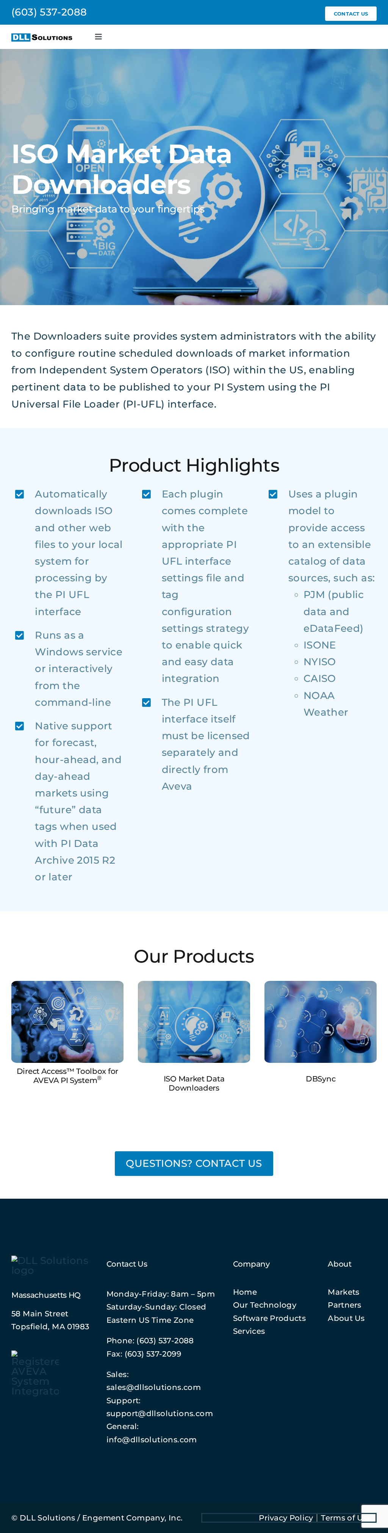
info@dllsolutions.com (151, 1439)
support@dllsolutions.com (159, 1413)
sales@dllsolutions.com (153, 1387)
